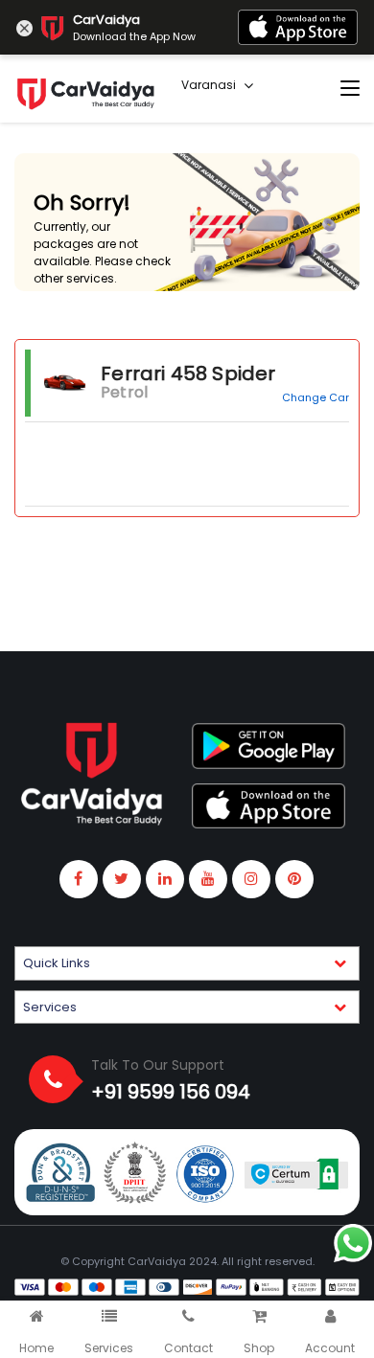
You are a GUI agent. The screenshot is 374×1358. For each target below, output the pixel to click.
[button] (187, 963)
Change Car (315, 397)
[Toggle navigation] (350, 89)
